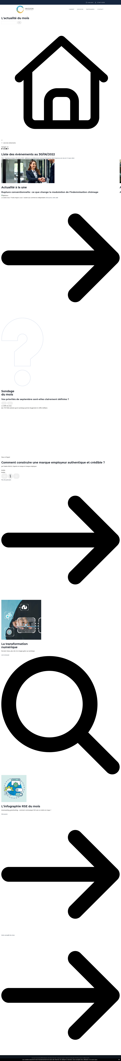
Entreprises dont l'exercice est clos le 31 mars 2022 (59, 158)
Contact (100, 9)
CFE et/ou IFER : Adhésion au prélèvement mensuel (30, 158)
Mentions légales (70, 1058)
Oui (4, 403)
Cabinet (71, 9)
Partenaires (90, 9)
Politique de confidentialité (82, 1058)
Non (10, 403)
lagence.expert (61, 1058)
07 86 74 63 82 (101, 2)
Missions (80, 9)
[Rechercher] (19, 22)
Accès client (90, 2)
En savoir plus (93, 1059)
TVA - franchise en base (8, 158)
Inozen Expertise (36, 1058)
